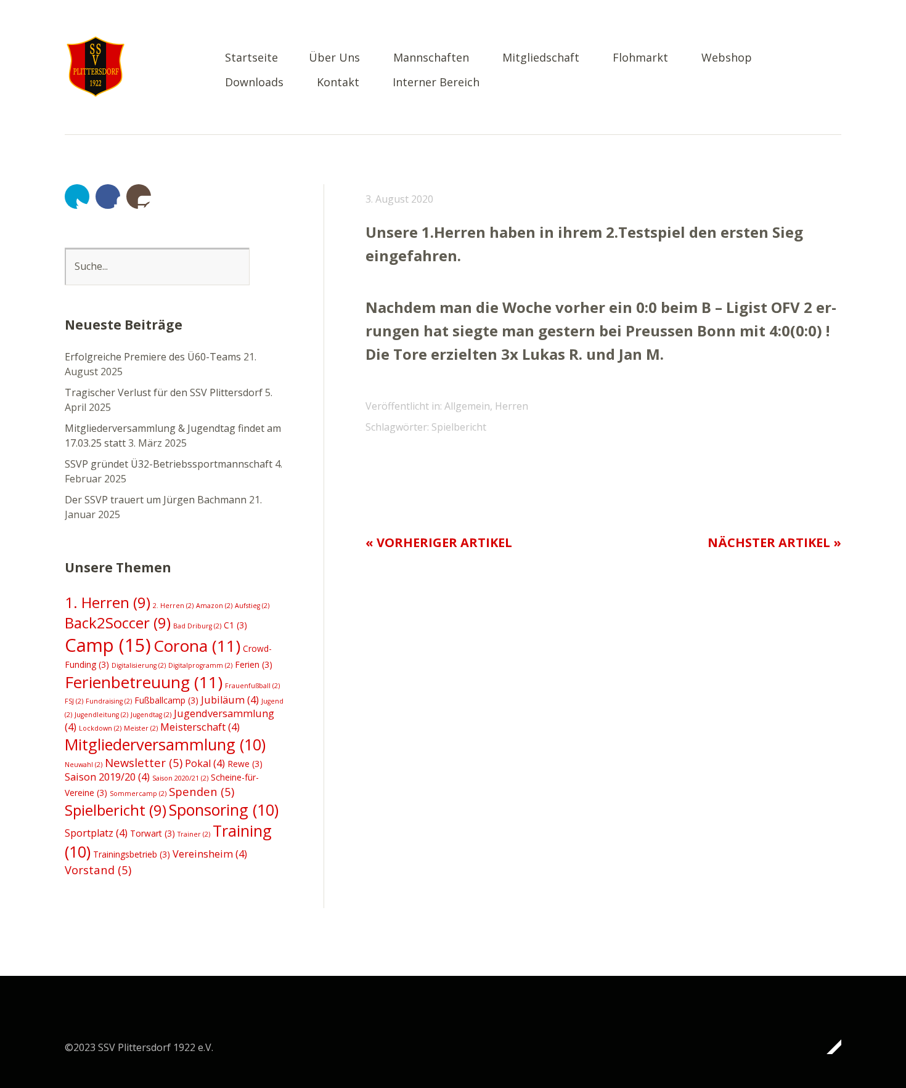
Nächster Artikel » (774, 542)
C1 (235, 625)
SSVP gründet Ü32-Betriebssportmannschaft (168, 464)
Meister (141, 728)
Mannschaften (431, 58)
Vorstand (98, 869)
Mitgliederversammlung (165, 744)
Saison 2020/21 (180, 778)
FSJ (74, 701)
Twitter (77, 196)
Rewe (245, 763)
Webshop (726, 58)
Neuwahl (83, 764)
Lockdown (100, 728)
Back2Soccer (118, 622)
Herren (511, 406)
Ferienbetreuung (143, 682)
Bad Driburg (197, 626)
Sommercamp (138, 793)
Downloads (254, 82)
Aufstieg (252, 605)
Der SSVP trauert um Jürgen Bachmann (156, 499)
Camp (108, 645)
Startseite (251, 58)
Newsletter (143, 762)
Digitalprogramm (200, 665)
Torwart (152, 833)
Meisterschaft (200, 727)
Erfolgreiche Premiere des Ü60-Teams (153, 356)
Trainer (194, 834)
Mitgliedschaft (540, 58)
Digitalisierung (139, 665)
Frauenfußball (252, 685)
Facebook (108, 196)
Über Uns (334, 58)
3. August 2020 (399, 199)
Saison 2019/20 (107, 777)
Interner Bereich (436, 82)
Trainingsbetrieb (131, 854)
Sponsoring (224, 809)
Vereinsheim (210, 854)
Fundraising (109, 701)
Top (828, 1046)
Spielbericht (458, 427)
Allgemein (467, 406)
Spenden (201, 791)
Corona (196, 646)
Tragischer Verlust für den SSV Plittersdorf (164, 392)
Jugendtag (151, 714)
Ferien (253, 664)
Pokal (205, 763)
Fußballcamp (166, 700)
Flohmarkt (640, 58)
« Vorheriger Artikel (438, 542)
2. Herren (173, 605)
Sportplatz (96, 833)
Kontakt (338, 82)
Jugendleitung (101, 714)
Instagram (138, 196)
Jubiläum (230, 700)
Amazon (214, 605)
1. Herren (107, 602)
